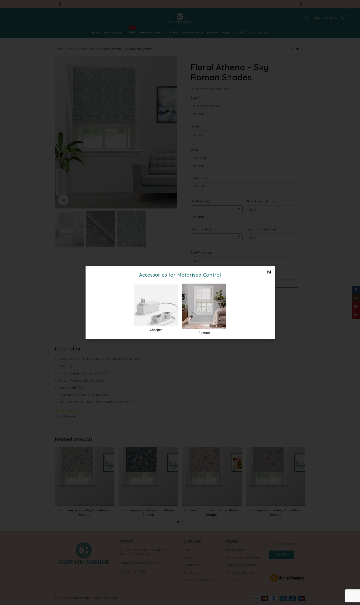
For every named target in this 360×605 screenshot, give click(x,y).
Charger (156, 330)
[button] (268, 271)
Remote (204, 333)
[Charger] (156, 305)
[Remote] (204, 306)
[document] (180, 302)
